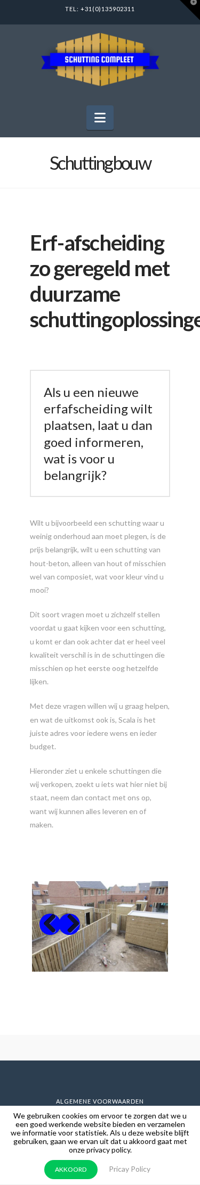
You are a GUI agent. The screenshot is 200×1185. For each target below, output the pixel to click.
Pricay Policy (129, 1168)
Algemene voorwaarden (100, 1101)
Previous (50, 924)
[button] (100, 117)
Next (69, 924)
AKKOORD (70, 1169)
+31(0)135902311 (108, 8)
